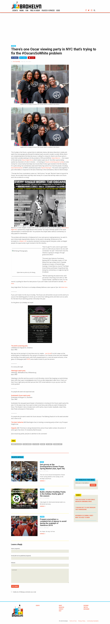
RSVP (28, 359)
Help (60, 611)
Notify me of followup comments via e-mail (24, 592)
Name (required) (15, 548)
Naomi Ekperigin (46, 168)
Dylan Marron (56, 158)
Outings (13, 46)
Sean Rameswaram (17, 168)
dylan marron (27, 444)
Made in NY (23, 241)
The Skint (49, 444)
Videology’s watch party (18, 370)
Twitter (86, 607)
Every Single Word (27, 160)
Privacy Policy (81, 621)
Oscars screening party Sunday (54, 162)
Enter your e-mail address (82, 483)
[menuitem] (15, 10)
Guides (78, 495)
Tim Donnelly (16, 61)
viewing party (58, 444)
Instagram (86, 609)
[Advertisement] (55, 29)
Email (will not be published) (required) (21, 555)
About (60, 605)
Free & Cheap (35, 10)
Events (15, 10)
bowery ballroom (16, 444)
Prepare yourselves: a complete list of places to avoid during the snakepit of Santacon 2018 (53, 522)
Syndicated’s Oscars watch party (20, 395)
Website (13, 562)
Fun (26, 10)
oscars (43, 444)
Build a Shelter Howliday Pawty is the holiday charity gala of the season (53, 494)
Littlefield (36, 444)
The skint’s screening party (19, 346)
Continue (42, 481)
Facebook (86, 605)
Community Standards (92, 621)
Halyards (13, 428)
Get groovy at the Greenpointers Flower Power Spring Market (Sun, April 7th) (52, 467)
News (22, 10)
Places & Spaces (48, 10)
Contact (61, 609)
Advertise (61, 607)
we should (48, 353)
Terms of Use (73, 621)
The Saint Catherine (17, 422)
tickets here (64, 287)
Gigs (58, 10)
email (32, 58)
